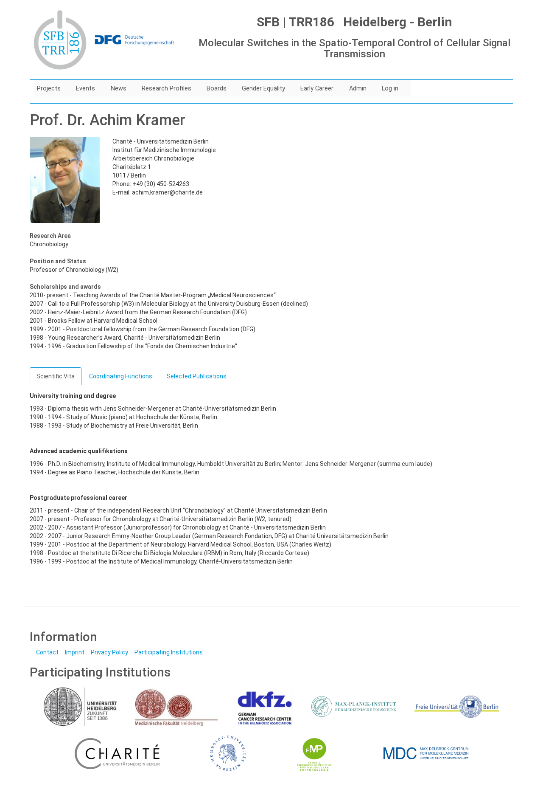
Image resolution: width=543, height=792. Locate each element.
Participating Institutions (168, 652)
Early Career (316, 88)
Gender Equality (263, 88)
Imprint (74, 652)
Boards (217, 88)
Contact (47, 652)
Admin (358, 88)
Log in (390, 88)
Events (85, 88)
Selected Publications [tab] (197, 376)
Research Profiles (166, 88)
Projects (49, 88)
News (118, 88)
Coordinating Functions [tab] (120, 376)
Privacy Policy (109, 652)
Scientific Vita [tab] (55, 376)
